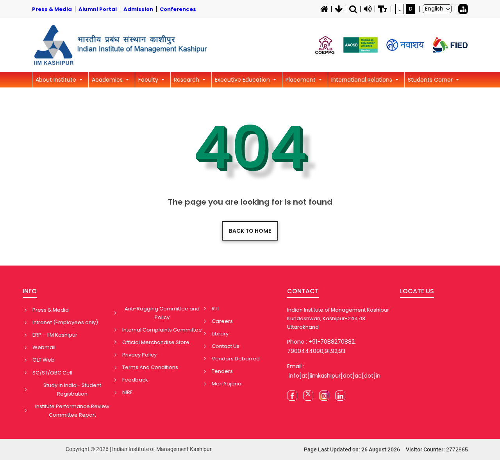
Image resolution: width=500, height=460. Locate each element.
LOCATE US (417, 291)
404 (250, 147)
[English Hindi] (437, 8)
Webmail (43, 347)
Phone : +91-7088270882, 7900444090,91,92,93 (321, 346)
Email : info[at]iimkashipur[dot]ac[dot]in (333, 371)
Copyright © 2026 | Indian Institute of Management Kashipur (139, 449)
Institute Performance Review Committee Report (72, 411)
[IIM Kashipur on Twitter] (308, 396)
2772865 (457, 449)
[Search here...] (353, 9)
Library (220, 333)
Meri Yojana (226, 383)
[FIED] (450, 45)
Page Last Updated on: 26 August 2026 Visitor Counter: (386, 449)
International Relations (362, 80)
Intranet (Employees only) (65, 322)
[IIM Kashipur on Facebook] (292, 396)
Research (187, 80)
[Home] (324, 9)
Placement (301, 80)
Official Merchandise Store (155, 342)
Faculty (149, 80)
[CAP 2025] (324, 45)
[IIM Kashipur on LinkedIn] (340, 396)
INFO (30, 291)
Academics (108, 80)
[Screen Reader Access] (367, 9)
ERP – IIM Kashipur (54, 335)
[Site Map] (463, 9)
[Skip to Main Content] (339, 9)
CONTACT (303, 291)
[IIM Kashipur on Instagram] (324, 396)
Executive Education (243, 80)
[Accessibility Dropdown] (383, 9)
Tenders (222, 371)
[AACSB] (360, 45)
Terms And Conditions (150, 367)
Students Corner (431, 80)
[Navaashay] (405, 45)
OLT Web (43, 360)
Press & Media (50, 310)
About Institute (57, 80)
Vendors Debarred (236, 358)
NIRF (127, 392)
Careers (222, 321)
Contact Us (225, 346)
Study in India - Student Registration (72, 390)
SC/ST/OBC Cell (52, 372)
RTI (215, 308)
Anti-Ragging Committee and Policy (162, 313)
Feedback (135, 379)
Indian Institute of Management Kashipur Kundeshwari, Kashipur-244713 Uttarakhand (338, 318)
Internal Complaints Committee (162, 329)
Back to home (250, 231)
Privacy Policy (139, 354)
